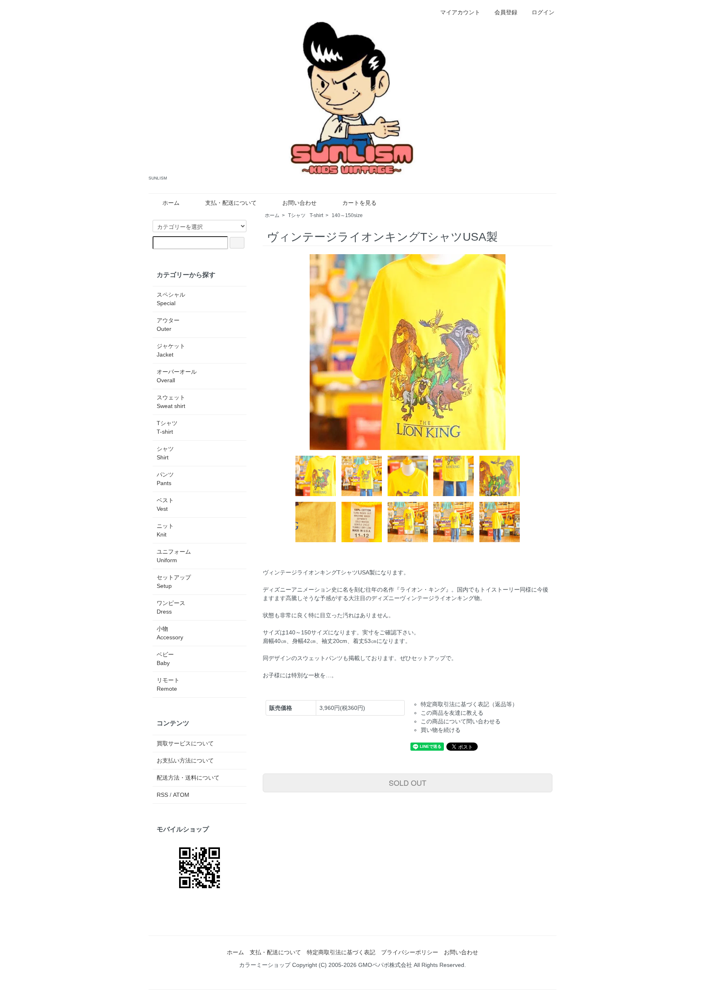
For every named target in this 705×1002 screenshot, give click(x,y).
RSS (162, 794)
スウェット (171, 401)
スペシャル (171, 298)
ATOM (181, 794)
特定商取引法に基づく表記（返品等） (469, 704)
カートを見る (359, 203)
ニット (165, 530)
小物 (170, 633)
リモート (168, 684)
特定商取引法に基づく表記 (341, 952)
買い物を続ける (441, 730)
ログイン (543, 12)
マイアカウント (460, 12)
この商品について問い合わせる (461, 721)
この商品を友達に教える (452, 712)
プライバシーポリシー (409, 952)
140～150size (347, 215)
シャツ (165, 453)
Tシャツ (305, 215)
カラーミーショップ (264, 965)
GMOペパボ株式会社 (385, 965)
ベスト (165, 504)
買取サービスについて (185, 743)
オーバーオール (177, 376)
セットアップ (174, 581)
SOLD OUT (407, 782)
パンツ (165, 478)
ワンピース (171, 607)
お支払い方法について (185, 760)
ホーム (171, 203)
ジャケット (171, 350)
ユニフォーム (174, 555)
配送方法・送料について (188, 777)
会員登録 (505, 12)
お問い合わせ (299, 203)
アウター (168, 324)
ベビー (165, 658)
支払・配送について (231, 203)
